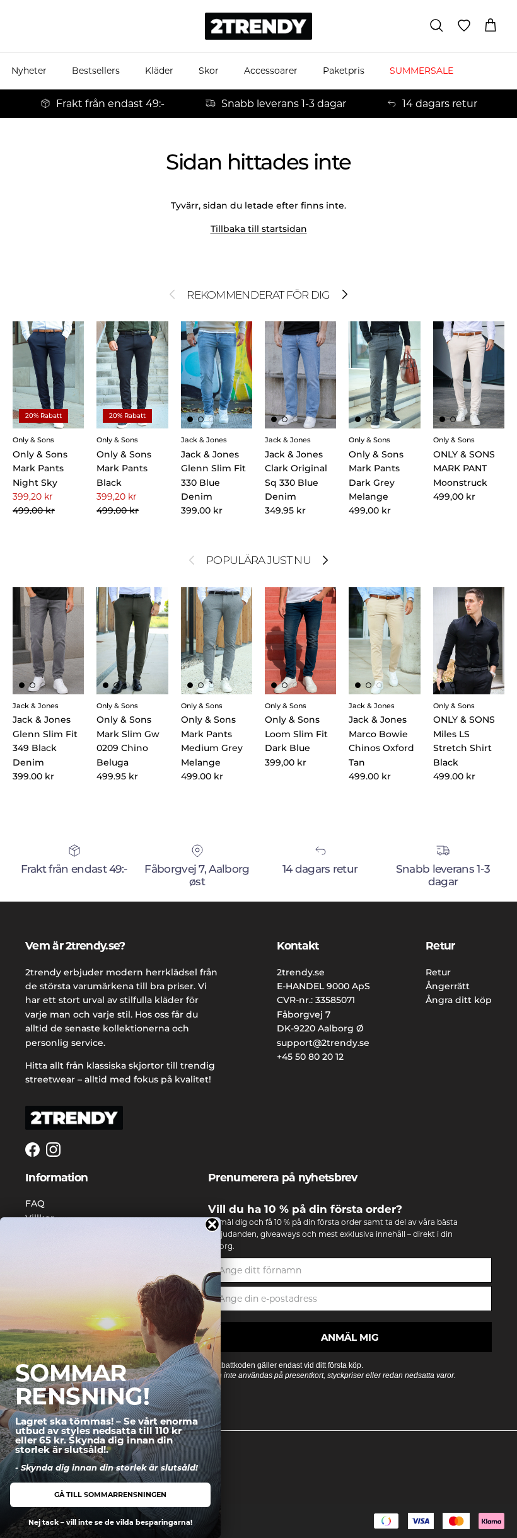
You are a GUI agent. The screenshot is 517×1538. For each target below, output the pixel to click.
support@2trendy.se (323, 1042)
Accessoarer (271, 70)
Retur (438, 972)
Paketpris (343, 70)
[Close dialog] (212, 1224)
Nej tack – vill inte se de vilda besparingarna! (110, 1522)
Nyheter (29, 70)
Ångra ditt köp (459, 1000)
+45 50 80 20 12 (310, 1056)
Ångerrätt (448, 986)
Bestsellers (96, 70)
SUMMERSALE (421, 70)
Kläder (159, 70)
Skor (209, 70)
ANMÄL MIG (350, 1337)
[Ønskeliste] (464, 26)
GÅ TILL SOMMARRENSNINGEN (110, 1494)
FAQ (35, 1203)
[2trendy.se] (258, 26)
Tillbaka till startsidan (259, 228)
